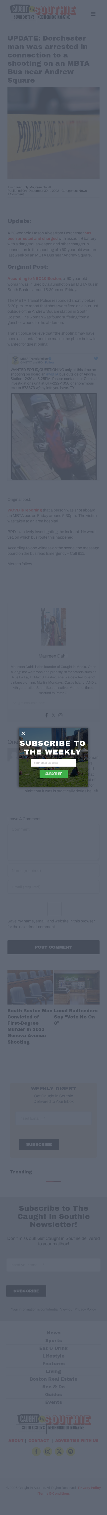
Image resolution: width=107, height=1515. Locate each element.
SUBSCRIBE (53, 774)
